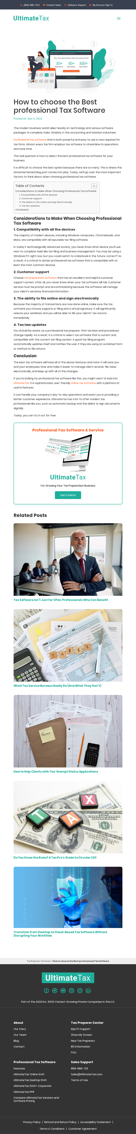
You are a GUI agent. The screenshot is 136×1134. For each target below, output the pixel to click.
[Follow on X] (54, 990)
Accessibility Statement (95, 1122)
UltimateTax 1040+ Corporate (32, 1086)
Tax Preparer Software (39, 961)
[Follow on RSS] (71, 990)
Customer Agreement (82, 1129)
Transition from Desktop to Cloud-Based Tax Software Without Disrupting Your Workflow (60, 933)
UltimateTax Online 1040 (29, 1074)
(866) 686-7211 (32, 5)
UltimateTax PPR (24, 1092)
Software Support (77, 5)
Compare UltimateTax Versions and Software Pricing (36, 1099)
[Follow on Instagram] (80, 990)
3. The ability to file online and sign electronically (45, 202)
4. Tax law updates (29, 205)
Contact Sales (53, 5)
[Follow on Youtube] (63, 990)
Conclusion (22, 209)
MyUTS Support (80, 1029)
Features (19, 1068)
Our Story (20, 1029)
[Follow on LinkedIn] (88, 990)
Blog (16, 1041)
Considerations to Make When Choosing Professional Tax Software (55, 191)
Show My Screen (81, 1035)
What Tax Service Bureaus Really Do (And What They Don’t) (57, 686)
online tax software (83, 383)
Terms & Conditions (52, 1129)
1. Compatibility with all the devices (38, 194)
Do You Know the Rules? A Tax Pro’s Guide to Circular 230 (55, 858)
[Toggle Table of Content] (92, 186)
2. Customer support (30, 198)
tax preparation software (40, 278)
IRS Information (80, 1047)
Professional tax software (30, 140)
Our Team (20, 1035)
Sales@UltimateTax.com (86, 1074)
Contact (19, 1047)
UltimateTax (21, 383)
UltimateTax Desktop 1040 (30, 1080)
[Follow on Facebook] (46, 990)
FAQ (73, 1052)
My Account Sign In (103, 5)
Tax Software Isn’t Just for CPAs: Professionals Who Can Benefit (61, 600)
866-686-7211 (79, 1068)
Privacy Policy (31, 1122)
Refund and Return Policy (60, 1122)
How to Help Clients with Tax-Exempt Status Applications (56, 772)
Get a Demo (68, 495)
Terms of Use (79, 1080)
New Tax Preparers (83, 1041)
